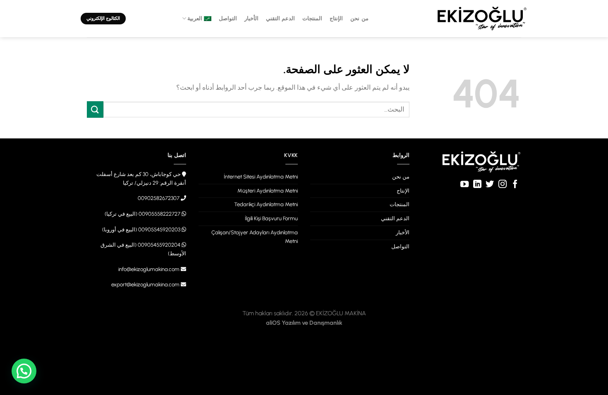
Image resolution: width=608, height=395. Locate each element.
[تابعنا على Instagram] (502, 184)
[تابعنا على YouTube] (464, 184)
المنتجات (312, 18)
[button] (24, 371)
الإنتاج (336, 18)
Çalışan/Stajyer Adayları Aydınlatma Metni (254, 236)
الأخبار (251, 18)
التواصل (228, 18)
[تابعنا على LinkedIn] (477, 184)
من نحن (359, 18)
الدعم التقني (280, 18)
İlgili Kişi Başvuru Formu (271, 218)
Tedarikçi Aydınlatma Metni (266, 204)
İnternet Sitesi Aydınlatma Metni (261, 177)
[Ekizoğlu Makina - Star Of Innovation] (482, 19)
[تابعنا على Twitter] (490, 184)
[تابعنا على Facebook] (515, 184)
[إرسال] (95, 109)
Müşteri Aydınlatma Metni (267, 191)
